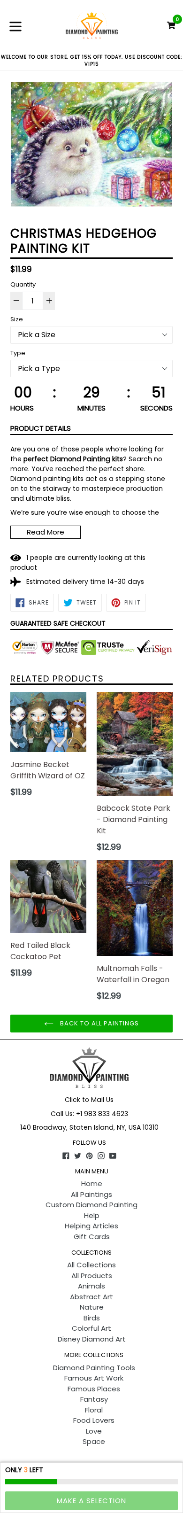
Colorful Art (91, 1328)
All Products (91, 1275)
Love (94, 1431)
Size (16, 319)
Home (91, 1183)
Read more (45, 532)
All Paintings (91, 1194)
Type (17, 353)
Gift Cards (92, 1236)
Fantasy (94, 1399)
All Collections (91, 1265)
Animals (91, 1286)
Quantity (23, 284)
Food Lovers (93, 1420)
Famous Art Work (93, 1378)
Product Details (40, 428)
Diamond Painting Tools (94, 1368)
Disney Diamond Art (92, 1339)
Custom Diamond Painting (91, 1205)
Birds (92, 1318)
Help (91, 1215)
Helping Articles (91, 1226)
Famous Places (94, 1389)
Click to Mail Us (89, 1099)
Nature (92, 1307)
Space (94, 1441)
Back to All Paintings (98, 1023)
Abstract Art (91, 1297)
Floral (94, 1410)
